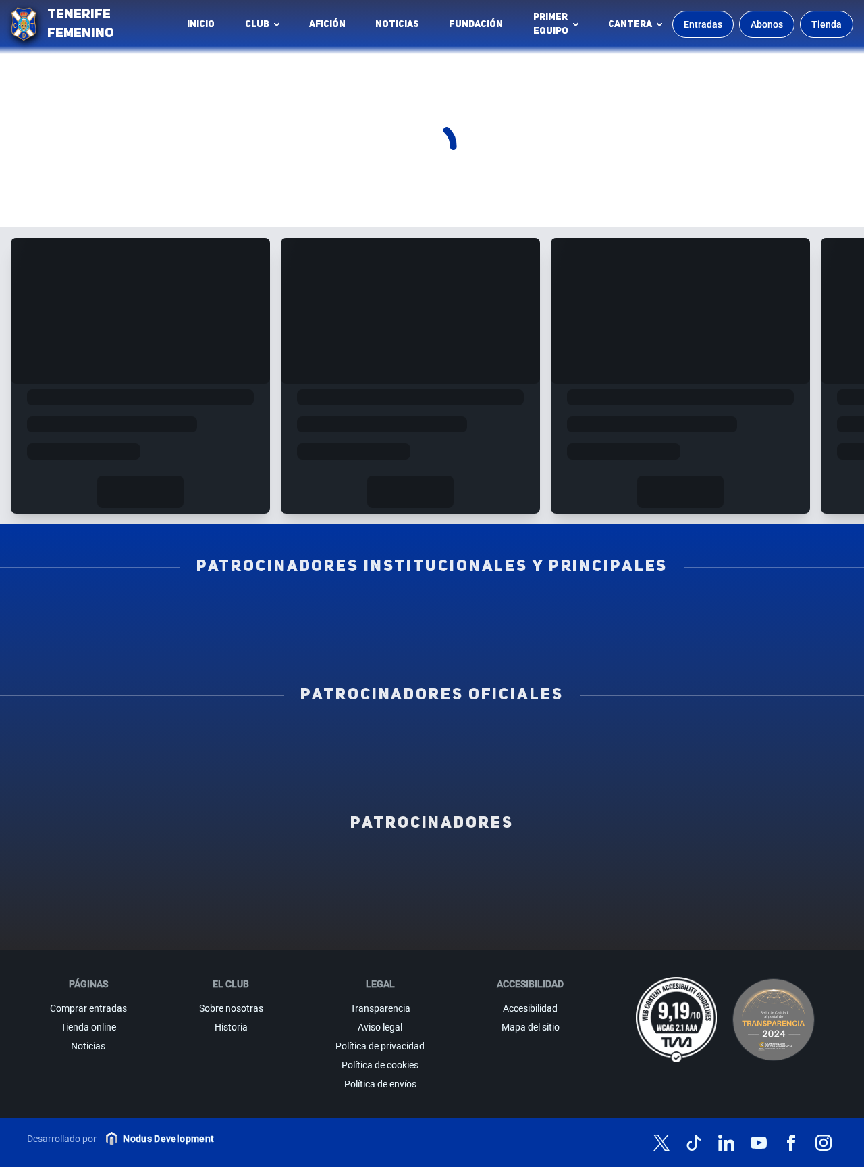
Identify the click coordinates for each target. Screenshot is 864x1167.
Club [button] (257, 24)
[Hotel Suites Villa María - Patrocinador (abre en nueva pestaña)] (80, 896)
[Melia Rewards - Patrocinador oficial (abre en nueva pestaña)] (747, 738)
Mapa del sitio (531, 1027)
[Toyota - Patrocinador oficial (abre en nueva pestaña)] (432, 768)
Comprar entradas (88, 1008)
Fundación (479, 28)
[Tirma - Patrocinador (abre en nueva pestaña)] (784, 867)
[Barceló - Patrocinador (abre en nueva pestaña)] (784, 896)
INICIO (201, 24)
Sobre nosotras (231, 1008)
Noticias (397, 24)
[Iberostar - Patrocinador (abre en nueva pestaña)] (666, 896)
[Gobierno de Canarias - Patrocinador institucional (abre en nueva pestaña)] (590, 610)
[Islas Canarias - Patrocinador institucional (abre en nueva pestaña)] (274, 610)
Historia (231, 1027)
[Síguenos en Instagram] (823, 1142)
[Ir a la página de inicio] (23, 24)
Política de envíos (380, 1083)
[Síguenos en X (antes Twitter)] (661, 1142)
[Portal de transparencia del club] (773, 1019)
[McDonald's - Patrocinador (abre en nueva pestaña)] (666, 867)
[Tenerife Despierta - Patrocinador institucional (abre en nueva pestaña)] (117, 610)
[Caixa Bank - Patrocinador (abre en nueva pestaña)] (315, 867)
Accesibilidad (530, 1008)
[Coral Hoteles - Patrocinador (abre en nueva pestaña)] (315, 926)
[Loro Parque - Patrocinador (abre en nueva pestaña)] (432, 867)
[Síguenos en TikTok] (693, 1142)
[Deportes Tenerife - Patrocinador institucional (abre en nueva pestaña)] (747, 610)
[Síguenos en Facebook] (791, 1142)
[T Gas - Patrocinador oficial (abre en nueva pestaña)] (432, 738)
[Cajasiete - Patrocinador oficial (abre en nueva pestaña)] (590, 738)
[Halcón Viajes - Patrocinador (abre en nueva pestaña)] (198, 896)
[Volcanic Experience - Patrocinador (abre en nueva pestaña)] (315, 896)
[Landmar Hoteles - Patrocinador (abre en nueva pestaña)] (549, 896)
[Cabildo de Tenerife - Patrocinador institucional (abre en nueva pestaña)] (353, 640)
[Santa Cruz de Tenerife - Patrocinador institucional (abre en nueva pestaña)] (511, 640)
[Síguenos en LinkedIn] (726, 1142)
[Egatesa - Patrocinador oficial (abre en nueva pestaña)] (117, 738)
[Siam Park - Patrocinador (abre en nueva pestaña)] (549, 867)
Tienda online (88, 1027)
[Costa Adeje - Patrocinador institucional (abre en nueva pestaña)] (432, 610)
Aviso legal (380, 1027)
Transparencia (380, 1008)
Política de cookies (380, 1065)
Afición (327, 24)
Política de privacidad (380, 1046)
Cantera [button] (630, 24)
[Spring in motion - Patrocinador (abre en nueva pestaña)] (432, 896)
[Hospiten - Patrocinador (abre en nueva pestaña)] (80, 867)
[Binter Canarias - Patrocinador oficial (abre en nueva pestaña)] (274, 738)
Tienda (826, 24)
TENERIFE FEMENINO (80, 24)
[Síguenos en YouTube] (758, 1142)
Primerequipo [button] (550, 24)
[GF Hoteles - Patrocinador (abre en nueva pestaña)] (198, 867)
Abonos (767, 24)
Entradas (703, 24)
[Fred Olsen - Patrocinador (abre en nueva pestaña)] (432, 926)
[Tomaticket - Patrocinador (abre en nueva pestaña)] (549, 926)
